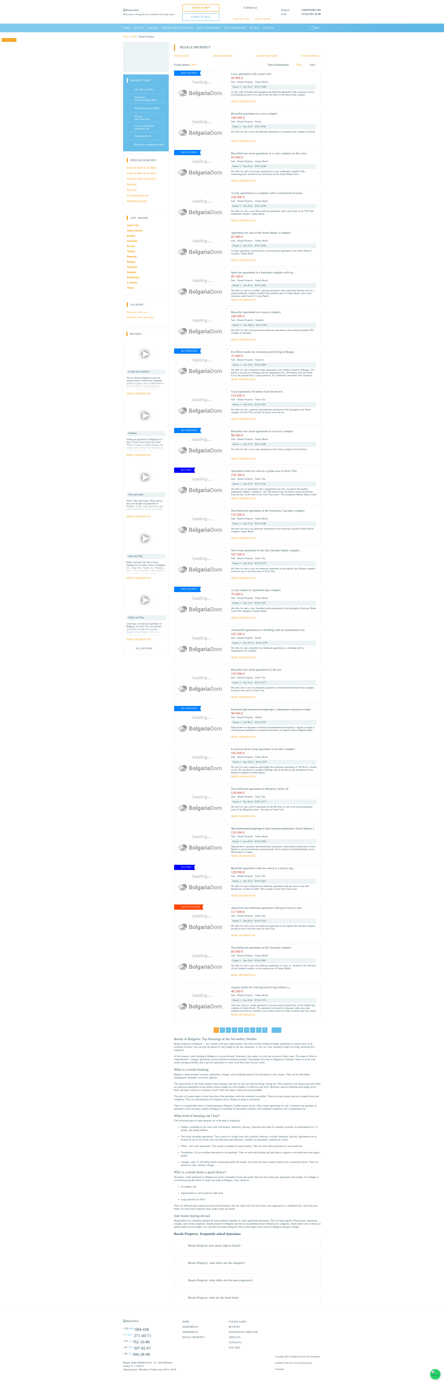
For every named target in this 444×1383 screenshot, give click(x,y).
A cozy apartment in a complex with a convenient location (266, 193)
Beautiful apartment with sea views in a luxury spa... (263, 868)
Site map (234, 1347)
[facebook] (300, 1323)
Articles (234, 1337)
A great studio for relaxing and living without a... (261, 987)
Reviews (254, 28)
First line (131, 184)
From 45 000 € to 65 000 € (141, 173)
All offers (144, 89)
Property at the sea (137, 312)
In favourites (314, 78)
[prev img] (178, 89)
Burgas (131, 261)
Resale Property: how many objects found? (214, 1245)
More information (243, 101)
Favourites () (9, 40)
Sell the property (235, 28)
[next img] (222, 89)
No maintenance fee (138, 195)
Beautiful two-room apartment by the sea (256, 669)
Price (299, 64)
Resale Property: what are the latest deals (213, 1297)
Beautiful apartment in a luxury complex (256, 312)
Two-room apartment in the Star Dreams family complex (265, 550)
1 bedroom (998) (222, 56)
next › (276, 1029)
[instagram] (308, 1323)
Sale (134, 36)
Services (153, 28)
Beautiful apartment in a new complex (254, 113)
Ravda (258, 121)
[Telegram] (256, 14)
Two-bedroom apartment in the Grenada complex (261, 947)
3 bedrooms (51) (311, 56)
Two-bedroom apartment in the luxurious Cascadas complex (268, 510)
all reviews (144, 648)
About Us (138, 28)
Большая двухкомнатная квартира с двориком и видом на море (271, 709)
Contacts (269, 28)
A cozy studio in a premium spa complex (256, 590)
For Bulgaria (238, 1321)
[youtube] (317, 1323)
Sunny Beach (261, 82)
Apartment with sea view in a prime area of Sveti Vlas (264, 471)
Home (126, 28)
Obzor (130, 287)
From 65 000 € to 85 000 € (141, 178)
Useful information (209, 28)
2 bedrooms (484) (266, 56)
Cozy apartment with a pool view (251, 74)
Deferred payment (137, 201)
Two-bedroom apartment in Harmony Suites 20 (259, 788)
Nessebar (259, 320)
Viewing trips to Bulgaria (177, 28)
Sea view (132, 189)
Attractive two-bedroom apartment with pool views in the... (267, 908)
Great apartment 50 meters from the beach (257, 391)
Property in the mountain (140, 317)
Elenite (131, 235)
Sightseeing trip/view (243, 1332)
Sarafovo (259, 360)
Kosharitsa (133, 277)
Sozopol (131, 272)
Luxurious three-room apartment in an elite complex (263, 749)
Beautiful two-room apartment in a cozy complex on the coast (269, 153)
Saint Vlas (260, 399)
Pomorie (132, 256)
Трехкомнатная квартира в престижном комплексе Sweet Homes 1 (272, 828)
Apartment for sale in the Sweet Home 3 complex (261, 232)
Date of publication (278, 64)
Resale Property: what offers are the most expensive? (220, 1280)
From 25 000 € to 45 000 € (141, 167)
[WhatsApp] (244, 14)
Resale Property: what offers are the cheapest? (216, 1263)
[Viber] (250, 14)
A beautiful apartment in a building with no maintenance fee (268, 630)
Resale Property (245, 82)
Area (312, 64)
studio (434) (181, 56)
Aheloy (258, 717)
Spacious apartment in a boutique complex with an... (263, 272)
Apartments (143, 136)
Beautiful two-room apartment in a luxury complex (262, 431)
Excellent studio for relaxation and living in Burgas (262, 352)
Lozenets (132, 282)
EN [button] (316, 28)
